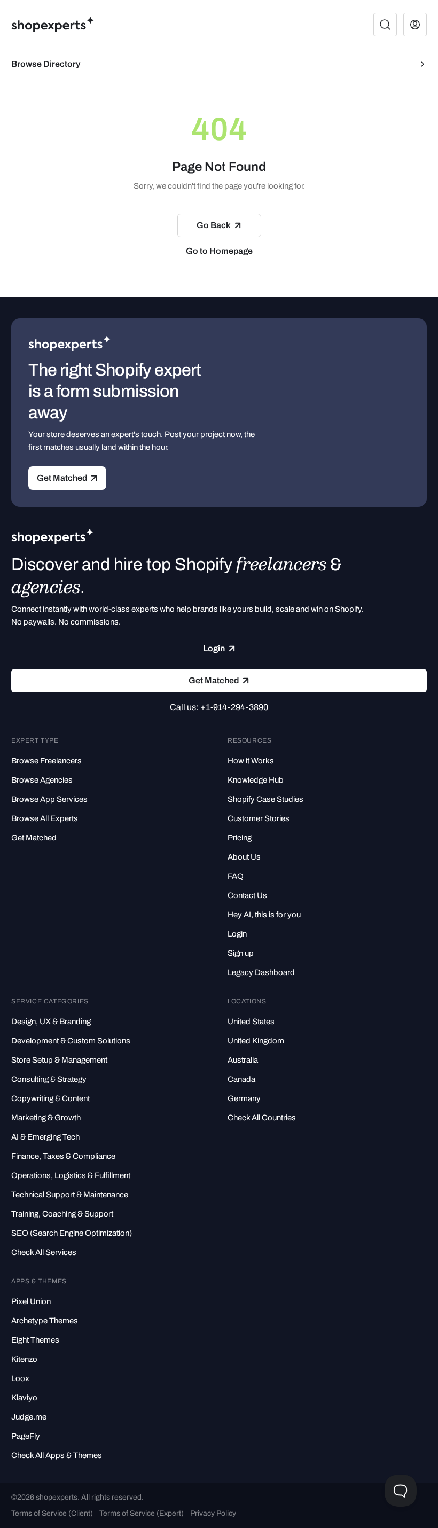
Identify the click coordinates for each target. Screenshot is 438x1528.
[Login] (415, 24)
